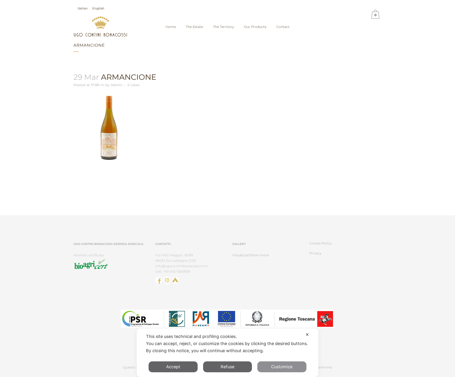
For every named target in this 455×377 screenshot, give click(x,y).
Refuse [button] (227, 366)
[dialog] (227, 352)
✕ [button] (307, 334)
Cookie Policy (320, 243)
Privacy (315, 253)
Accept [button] (173, 366)
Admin (116, 85)
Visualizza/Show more (250, 255)
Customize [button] (281, 366)
